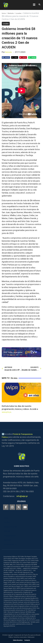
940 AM (7, 531)
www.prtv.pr (6, 412)
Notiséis (11, 13)
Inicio (4, 13)
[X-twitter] (18, 507)
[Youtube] (25, 507)
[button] (39, 4)
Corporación (9, 544)
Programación (10, 536)
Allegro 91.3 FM (10, 527)
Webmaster (31, 637)
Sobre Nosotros (18, 640)
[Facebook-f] (6, 507)
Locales (18, 13)
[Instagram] (12, 507)
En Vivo (7, 522)
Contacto (27, 640)
